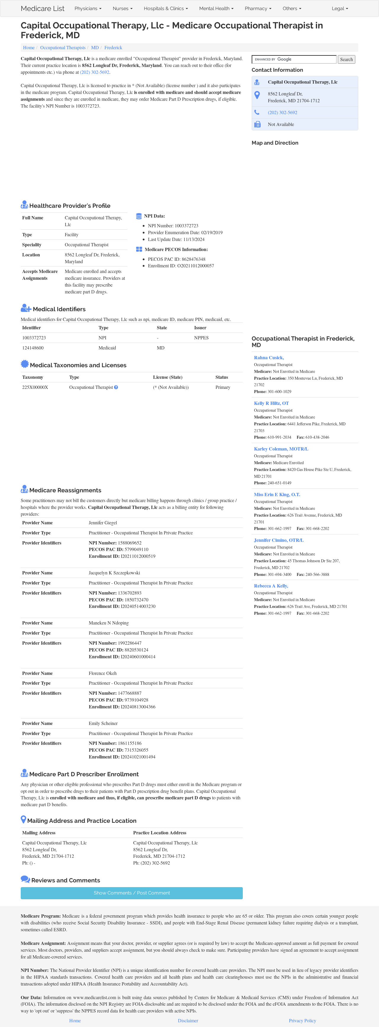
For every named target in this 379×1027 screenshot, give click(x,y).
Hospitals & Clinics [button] (164, 8)
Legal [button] (338, 8)
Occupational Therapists (63, 47)
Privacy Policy (302, 1020)
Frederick (113, 47)
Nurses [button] (121, 8)
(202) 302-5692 (94, 72)
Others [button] (290, 8)
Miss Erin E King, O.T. (277, 494)
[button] (116, 387)
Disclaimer (188, 1020)
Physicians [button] (87, 8)
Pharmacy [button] (257, 8)
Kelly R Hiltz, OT (271, 403)
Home (29, 47)
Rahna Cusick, (269, 357)
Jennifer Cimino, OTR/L (279, 539)
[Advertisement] (128, 153)
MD (95, 47)
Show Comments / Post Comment (132, 893)
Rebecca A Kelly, (271, 585)
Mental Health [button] (215, 8)
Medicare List (43, 7)
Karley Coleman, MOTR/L (281, 448)
